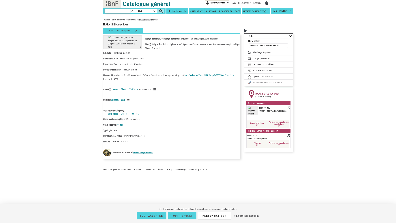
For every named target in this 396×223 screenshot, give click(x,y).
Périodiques (225, 11)
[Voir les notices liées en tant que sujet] (128, 100)
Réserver (257, 143)
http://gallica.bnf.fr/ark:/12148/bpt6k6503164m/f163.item (209, 75)
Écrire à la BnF (164, 169)
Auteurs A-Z (196, 11)
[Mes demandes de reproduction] (267, 3)
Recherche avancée (177, 11)
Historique (257, 2)
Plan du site (150, 169)
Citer (254, 40)
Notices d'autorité (253, 11)
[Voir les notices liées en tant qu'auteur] (155, 89)
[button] (132, 11)
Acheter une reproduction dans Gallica (278, 122)
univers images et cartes (143, 152)
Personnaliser (214, 215)
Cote (237, 11)
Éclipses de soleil (118, 99)
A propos (138, 169)
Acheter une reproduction (278, 143)
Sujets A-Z (211, 11)
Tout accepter (151, 215)
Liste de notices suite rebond (124, 19)
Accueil (107, 19)
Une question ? (244, 2)
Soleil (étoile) (113, 113)
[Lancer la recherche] (161, 11)
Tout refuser (182, 215)
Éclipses (124, 113)
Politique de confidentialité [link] (246, 215)
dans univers (280, 12)
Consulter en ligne (257, 123)
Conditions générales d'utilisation (117, 169)
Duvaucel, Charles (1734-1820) (125, 89)
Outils (251, 36)
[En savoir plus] (288, 108)
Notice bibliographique (147, 19)
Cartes (120, 124)
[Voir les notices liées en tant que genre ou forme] (126, 125)
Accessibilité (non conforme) (185, 169)
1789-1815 (134, 113)
